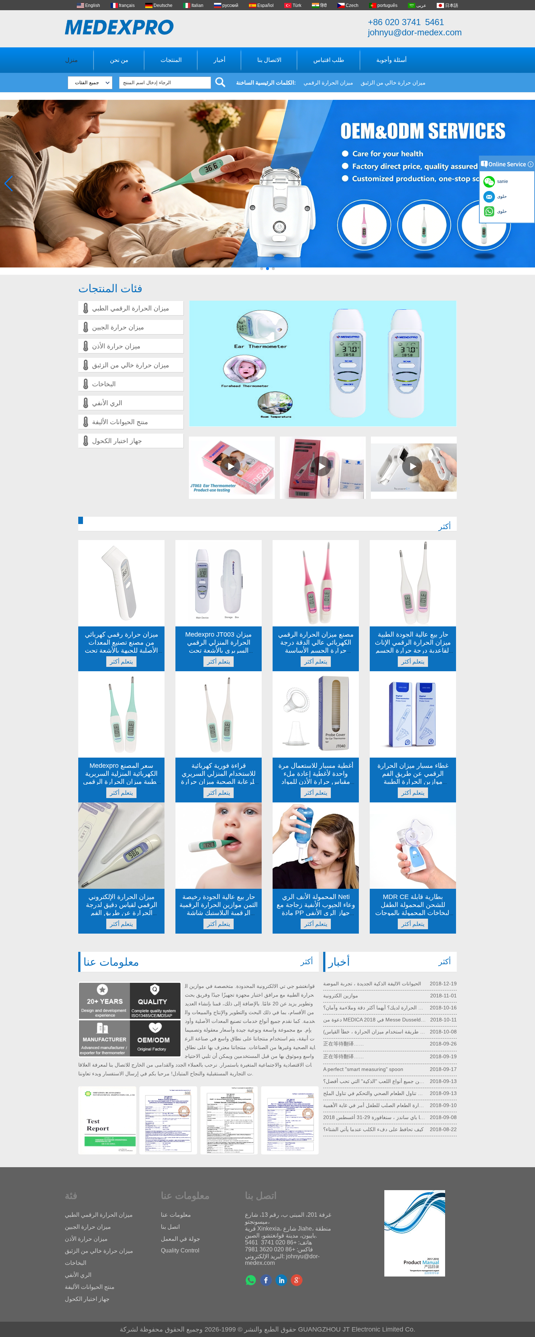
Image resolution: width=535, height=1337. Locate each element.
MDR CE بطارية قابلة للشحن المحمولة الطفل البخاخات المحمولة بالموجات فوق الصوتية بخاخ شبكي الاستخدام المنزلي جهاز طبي (413, 913)
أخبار (219, 60)
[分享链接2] (296, 1280)
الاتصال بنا (269, 60)
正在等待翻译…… (343, 1017)
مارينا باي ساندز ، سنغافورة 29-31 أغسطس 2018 (374, 1090)
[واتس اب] (251, 1280)
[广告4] (267, 273)
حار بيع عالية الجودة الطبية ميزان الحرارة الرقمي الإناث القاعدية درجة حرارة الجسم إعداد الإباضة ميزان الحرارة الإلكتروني (413, 650)
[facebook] (266, 1280)
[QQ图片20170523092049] (290, 1121)
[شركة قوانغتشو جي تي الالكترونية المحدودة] (119, 27)
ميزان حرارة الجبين (118, 327)
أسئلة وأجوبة (391, 60)
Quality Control (180, 1250)
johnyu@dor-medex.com (415, 32)
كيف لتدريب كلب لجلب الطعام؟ (357, 1114)
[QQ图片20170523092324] (107, 1121)
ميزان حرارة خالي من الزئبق (393, 82)
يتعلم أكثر (121, 661)
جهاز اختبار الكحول (117, 441)
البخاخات (104, 384)
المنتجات (171, 60)
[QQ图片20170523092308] (168, 1121)
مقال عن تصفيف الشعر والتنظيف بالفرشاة (368, 1126)
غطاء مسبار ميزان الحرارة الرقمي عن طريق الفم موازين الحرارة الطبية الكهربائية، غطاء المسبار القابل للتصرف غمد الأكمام (413, 781)
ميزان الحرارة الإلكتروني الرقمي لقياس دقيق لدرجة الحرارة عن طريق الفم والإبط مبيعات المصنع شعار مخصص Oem (121, 913)
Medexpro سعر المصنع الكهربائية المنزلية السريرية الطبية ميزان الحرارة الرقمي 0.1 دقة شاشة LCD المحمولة (121, 781)
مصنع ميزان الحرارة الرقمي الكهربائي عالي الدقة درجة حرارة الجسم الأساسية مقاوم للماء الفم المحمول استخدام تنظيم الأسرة (316, 650)
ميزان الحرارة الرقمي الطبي (130, 308)
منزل (71, 60)
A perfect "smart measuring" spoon (363, 1042)
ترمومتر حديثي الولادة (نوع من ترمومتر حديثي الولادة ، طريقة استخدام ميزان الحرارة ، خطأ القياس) (374, 1005)
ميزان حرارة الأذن (116, 346)
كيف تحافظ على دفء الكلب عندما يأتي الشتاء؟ (373, 1102)
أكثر (445, 526)
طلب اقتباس (328, 60)
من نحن (119, 60)
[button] (261, 268)
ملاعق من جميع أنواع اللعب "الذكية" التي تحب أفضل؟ (374, 1054)
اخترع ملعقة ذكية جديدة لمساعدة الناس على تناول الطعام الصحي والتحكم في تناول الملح (374, 1066)
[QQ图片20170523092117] (229, 1121)
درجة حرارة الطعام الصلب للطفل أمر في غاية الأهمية (374, 1078)
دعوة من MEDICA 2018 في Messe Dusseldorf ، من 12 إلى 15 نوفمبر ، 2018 (374, 993)
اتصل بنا (170, 1227)
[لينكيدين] (281, 1280)
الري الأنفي (107, 403)
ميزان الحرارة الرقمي (328, 82)
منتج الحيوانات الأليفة (120, 422)
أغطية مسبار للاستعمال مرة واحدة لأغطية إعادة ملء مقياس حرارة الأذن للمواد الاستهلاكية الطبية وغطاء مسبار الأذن (315, 781)
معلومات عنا (176, 1215)
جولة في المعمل (180, 1239)
